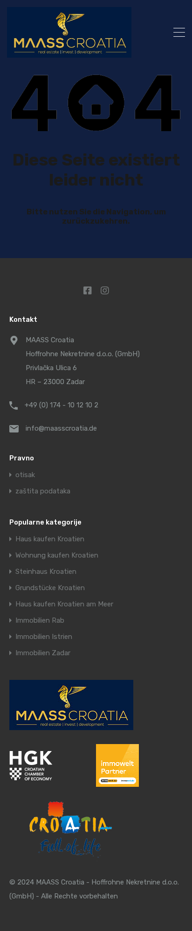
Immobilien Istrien (43, 636)
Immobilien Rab (39, 620)
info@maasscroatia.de (61, 428)
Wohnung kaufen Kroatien (56, 555)
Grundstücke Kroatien (50, 588)
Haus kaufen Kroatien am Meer (64, 604)
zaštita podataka (42, 491)
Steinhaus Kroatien (45, 571)
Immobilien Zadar (42, 653)
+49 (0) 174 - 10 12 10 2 (61, 405)
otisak (25, 475)
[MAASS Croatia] (78, 32)
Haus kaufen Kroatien (49, 539)
